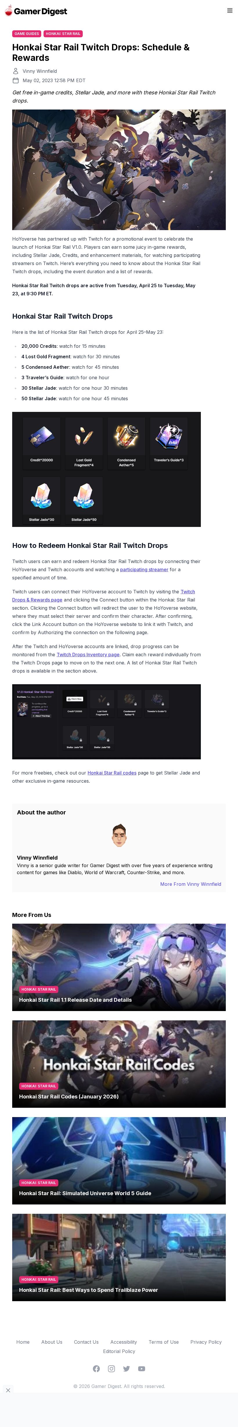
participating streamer (144, 569)
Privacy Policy (206, 1342)
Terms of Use (164, 1342)
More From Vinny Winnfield (190, 884)
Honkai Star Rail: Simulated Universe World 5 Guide (85, 1193)
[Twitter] (126, 1368)
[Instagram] (111, 1368)
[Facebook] (96, 1368)
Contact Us (86, 1342)
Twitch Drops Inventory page (88, 654)
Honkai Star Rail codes (112, 773)
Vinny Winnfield (40, 71)
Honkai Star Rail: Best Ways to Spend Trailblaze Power (88, 1290)
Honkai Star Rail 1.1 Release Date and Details (75, 1000)
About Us (51, 1342)
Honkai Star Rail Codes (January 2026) (69, 1096)
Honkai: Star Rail (63, 33)
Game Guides (27, 33)
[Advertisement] (119, 1409)
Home (23, 1342)
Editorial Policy (119, 1351)
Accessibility (123, 1342)
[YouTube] (141, 1368)
